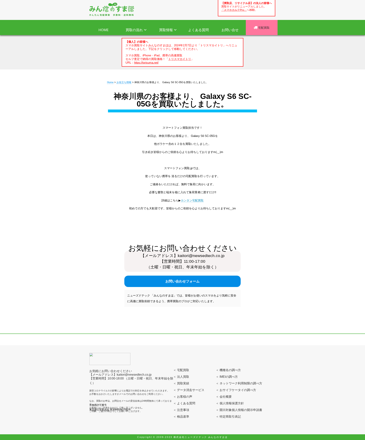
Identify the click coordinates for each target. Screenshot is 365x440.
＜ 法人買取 (181, 376)
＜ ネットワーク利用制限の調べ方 (239, 383)
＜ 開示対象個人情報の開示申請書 (239, 410)
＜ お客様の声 (182, 396)
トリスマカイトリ (179, 59)
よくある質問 (198, 30)
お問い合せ (230, 30)
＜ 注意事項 (181, 410)
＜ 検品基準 (181, 416)
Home (110, 82)
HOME (103, 30)
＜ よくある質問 (184, 403)
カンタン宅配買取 (192, 200)
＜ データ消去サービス (188, 390)
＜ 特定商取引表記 (228, 416)
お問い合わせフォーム (182, 281)
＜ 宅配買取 (181, 370)
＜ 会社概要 (224, 396)
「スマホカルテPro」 (234, 10)
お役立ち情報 (124, 82)
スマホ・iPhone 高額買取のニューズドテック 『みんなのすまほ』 (111, 9)
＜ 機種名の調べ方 (228, 370)
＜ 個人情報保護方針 (230, 403)
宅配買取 (263, 27)
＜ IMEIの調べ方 (227, 376)
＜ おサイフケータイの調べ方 (236, 390)
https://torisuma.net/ (146, 62)
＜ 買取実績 (181, 383)
